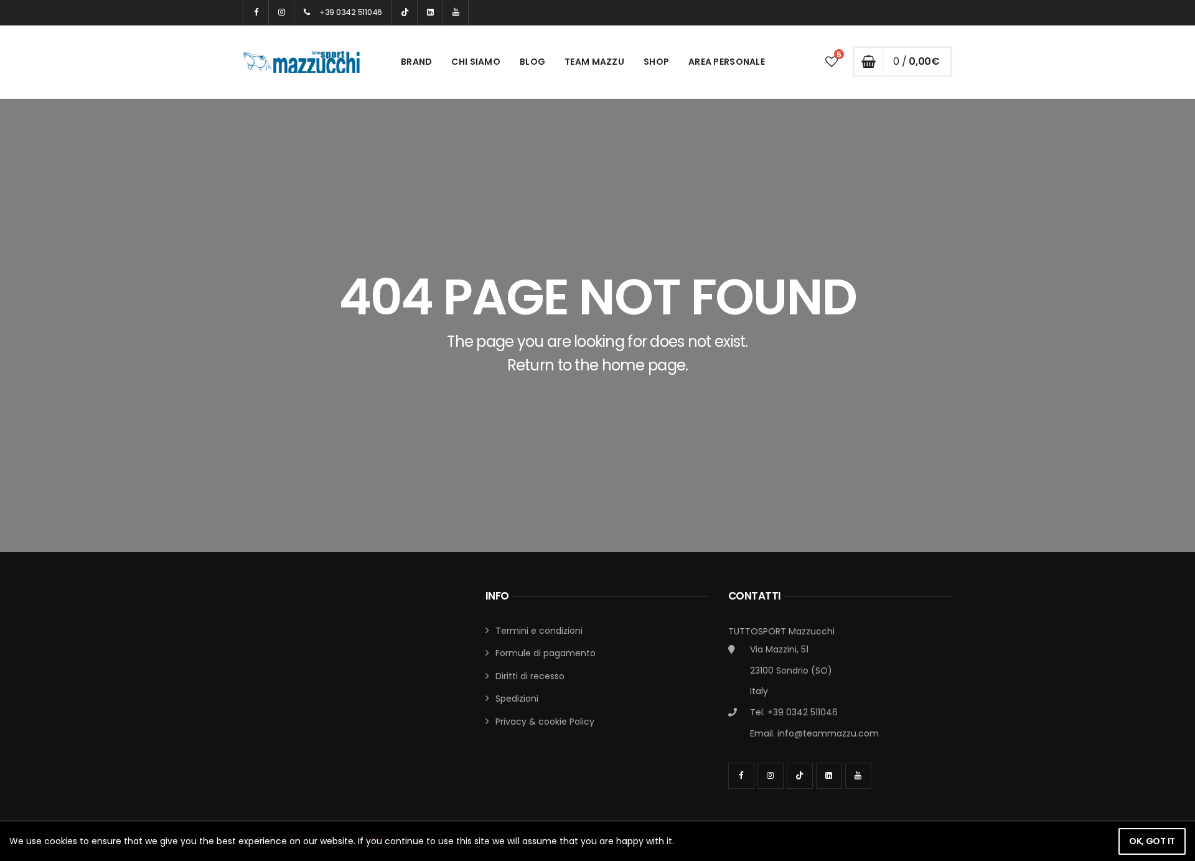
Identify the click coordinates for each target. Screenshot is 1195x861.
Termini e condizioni (539, 630)
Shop (656, 61)
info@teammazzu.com (828, 733)
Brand (416, 61)
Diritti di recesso (530, 676)
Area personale (726, 61)
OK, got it (1152, 841)
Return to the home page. (597, 365)
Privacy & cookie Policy (544, 721)
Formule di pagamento (545, 653)
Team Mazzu (594, 61)
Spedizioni (516, 698)
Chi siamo (475, 61)
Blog (532, 61)
